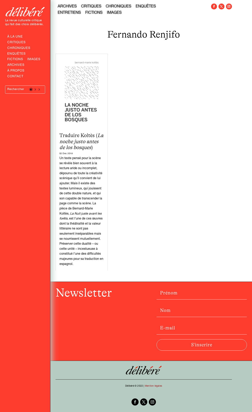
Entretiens (69, 13)
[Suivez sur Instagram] (229, 6)
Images (33, 59)
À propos (15, 71)
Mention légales (153, 386)
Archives (15, 65)
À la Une (15, 37)
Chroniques (18, 48)
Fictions (15, 59)
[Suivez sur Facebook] (214, 6)
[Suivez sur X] (221, 6)
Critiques (16, 42)
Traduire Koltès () (81, 141)
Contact (15, 77)
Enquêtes (16, 54)
